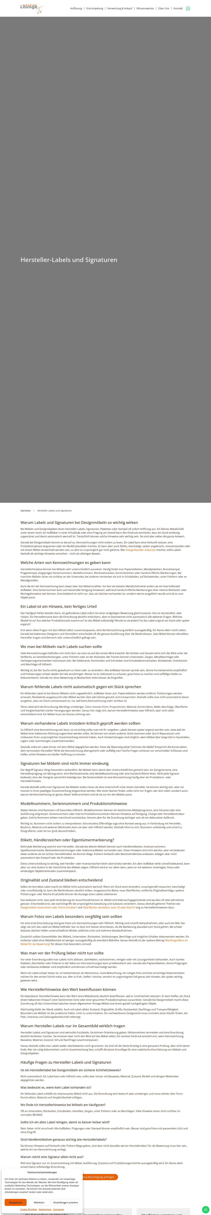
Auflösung (76, 8)
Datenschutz (45, 1209)
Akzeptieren (15, 1202)
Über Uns (163, 8)
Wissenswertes (145, 8)
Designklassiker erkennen (141, 550)
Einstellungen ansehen (65, 1202)
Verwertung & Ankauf (119, 8)
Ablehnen (39, 1202)
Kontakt (178, 8)
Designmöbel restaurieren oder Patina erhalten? (49, 907)
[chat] (205, 1209)
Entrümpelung (94, 8)
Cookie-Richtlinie (28, 1209)
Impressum (58, 1209)
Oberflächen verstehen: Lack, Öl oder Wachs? (109, 907)
